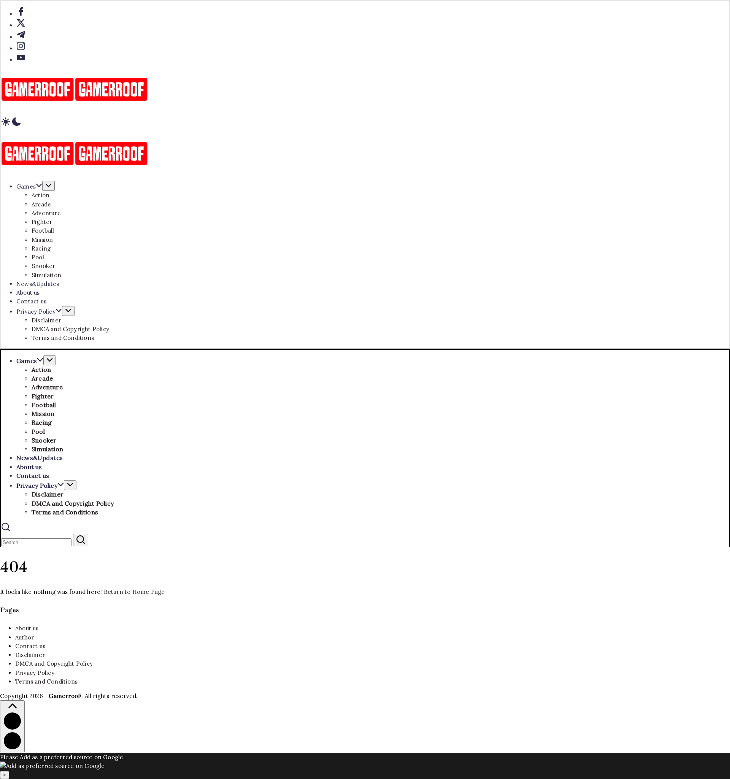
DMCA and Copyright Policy (54, 663)
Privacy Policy (34, 672)
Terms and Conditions (46, 681)
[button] (365, 123)
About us (27, 628)
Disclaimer (30, 654)
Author (24, 637)
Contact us (30, 646)
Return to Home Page (134, 591)
